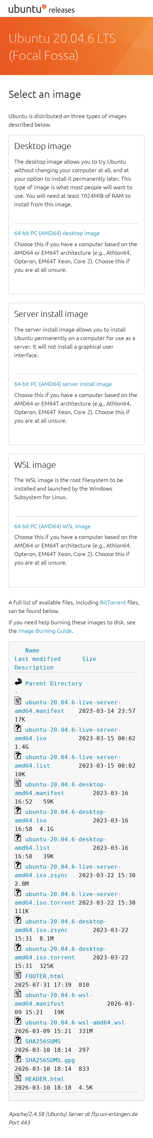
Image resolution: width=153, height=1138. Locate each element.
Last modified (38, 659)
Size (89, 659)
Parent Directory (53, 683)
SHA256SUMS (43, 1041)
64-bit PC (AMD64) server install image (63, 384)
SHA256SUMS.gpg (50, 1060)
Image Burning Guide (45, 631)
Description (34, 667)
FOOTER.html (44, 976)
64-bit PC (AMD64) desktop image (57, 233)
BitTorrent (113, 602)
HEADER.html (44, 1079)
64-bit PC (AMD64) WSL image (52, 526)
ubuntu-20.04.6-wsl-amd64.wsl (75, 1022)
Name (32, 650)
